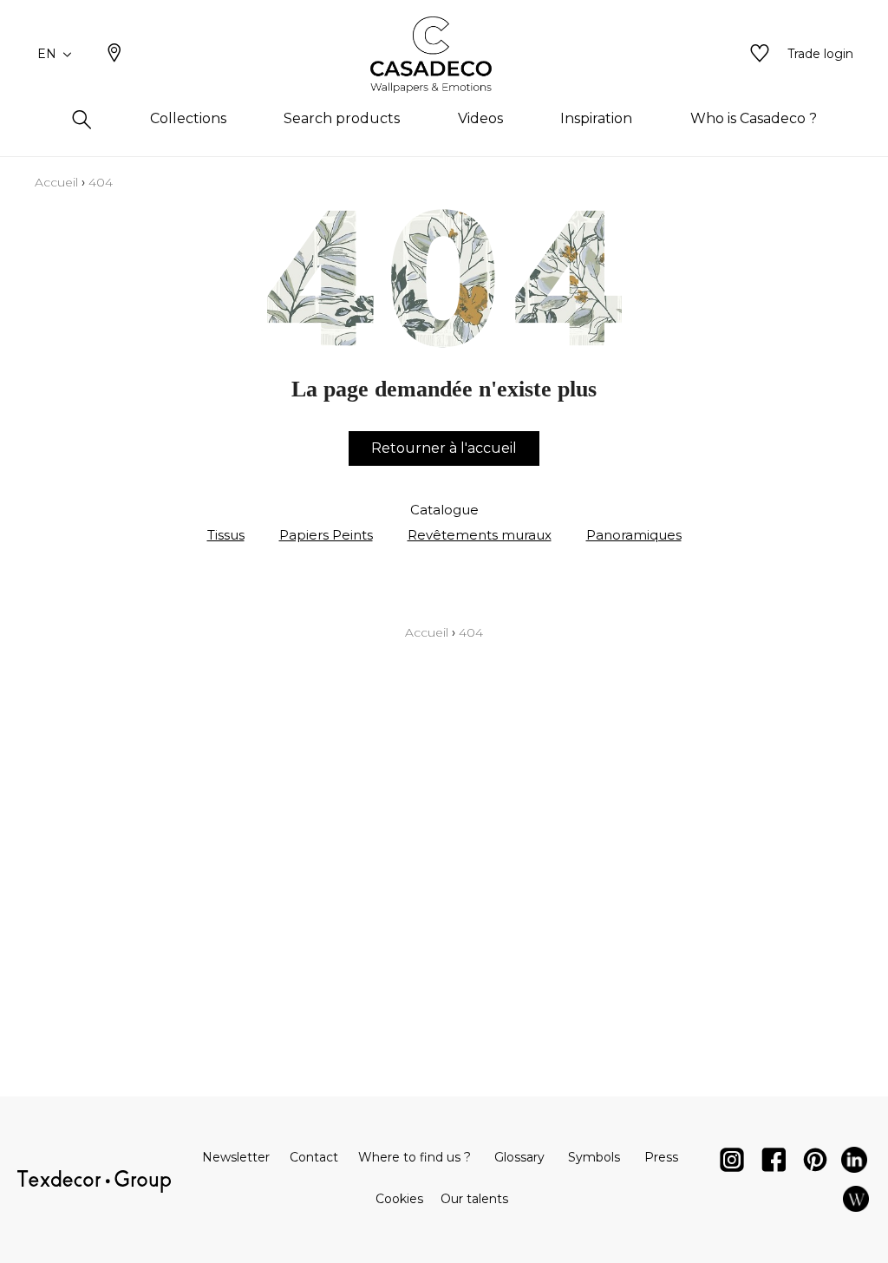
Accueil (56, 182)
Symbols (594, 1157)
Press (661, 1157)
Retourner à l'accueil (444, 448)
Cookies (399, 1199)
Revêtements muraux (480, 535)
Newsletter (236, 1157)
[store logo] (444, 54)
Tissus (226, 535)
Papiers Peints (326, 535)
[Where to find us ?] (114, 54)
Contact (314, 1157)
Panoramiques (634, 535)
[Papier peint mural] (856, 1203)
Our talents (474, 1199)
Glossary (519, 1157)
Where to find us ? (414, 1157)
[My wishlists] (759, 54)
